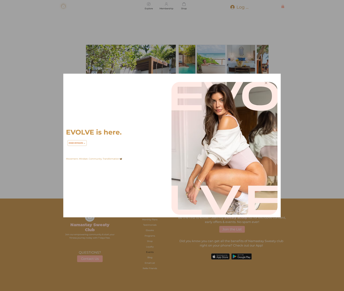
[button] (266, 83)
